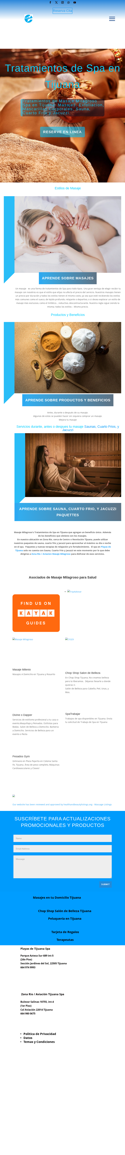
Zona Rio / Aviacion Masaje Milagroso (51, 553)
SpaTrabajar (72, 713)
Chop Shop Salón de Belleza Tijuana (64, 911)
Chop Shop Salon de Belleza (82, 672)
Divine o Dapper (22, 714)
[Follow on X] (56, 2)
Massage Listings (103, 804)
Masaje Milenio (21, 669)
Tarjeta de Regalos (65, 932)
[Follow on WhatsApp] (68, 2)
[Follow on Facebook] (50, 2)
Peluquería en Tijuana (64, 918)
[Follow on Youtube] (74, 2)
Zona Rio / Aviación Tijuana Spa (42, 994)
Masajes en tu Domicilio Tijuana (57, 897)
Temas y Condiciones (39, 1042)
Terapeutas (65, 940)
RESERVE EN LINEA (62, 132)
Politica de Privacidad (39, 1034)
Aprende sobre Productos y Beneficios (67, 400)
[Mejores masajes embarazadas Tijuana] (22, 639)
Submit (105, 884)
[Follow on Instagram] (62, 2)
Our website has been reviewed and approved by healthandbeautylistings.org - (53, 804)
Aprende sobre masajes (68, 278)
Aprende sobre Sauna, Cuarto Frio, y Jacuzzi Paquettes (67, 512)
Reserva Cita (62, 11)
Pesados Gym (21, 756)
